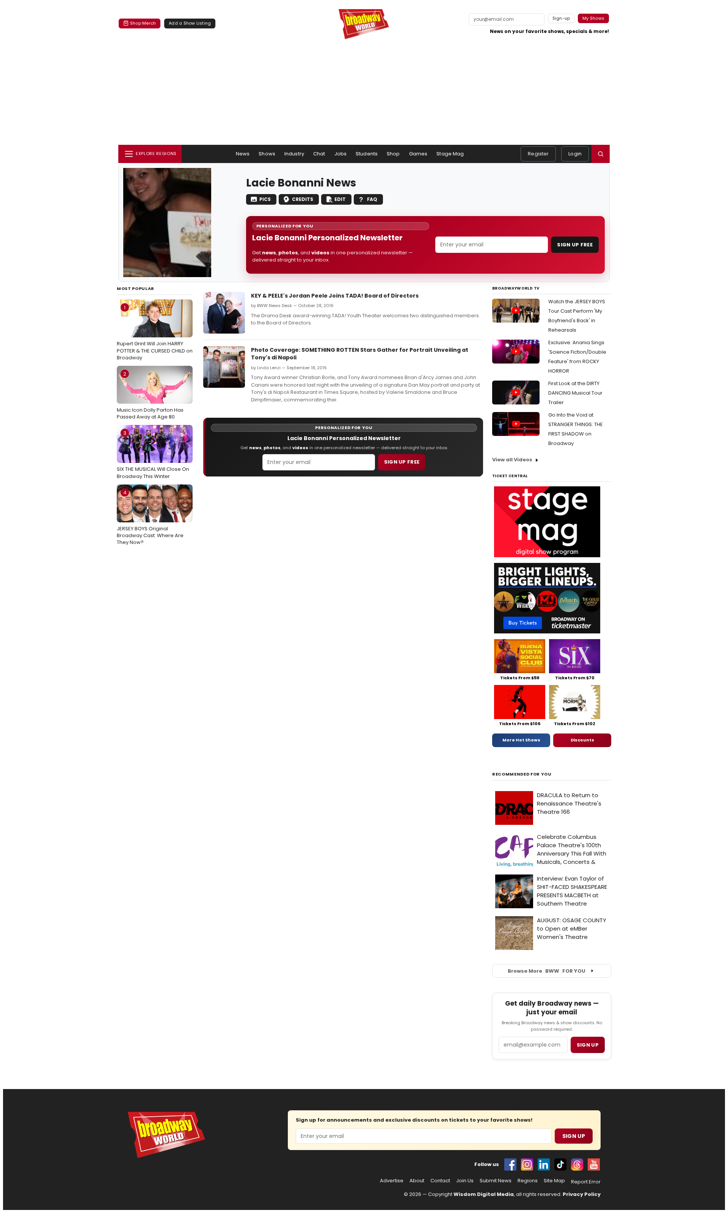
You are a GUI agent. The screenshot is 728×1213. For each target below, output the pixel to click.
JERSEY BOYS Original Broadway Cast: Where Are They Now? (150, 517)
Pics (265, 199)
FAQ (372, 199)
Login (575, 153)
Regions (528, 1180)
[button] (601, 154)
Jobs (340, 153)
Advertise (391, 1180)
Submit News (495, 1180)
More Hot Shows (521, 740)
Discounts (582, 740)
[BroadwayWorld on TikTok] (560, 1164)
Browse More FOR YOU (546, 971)
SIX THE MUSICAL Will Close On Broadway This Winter (153, 454)
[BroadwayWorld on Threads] (577, 1164)
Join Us (465, 1180)
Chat (319, 153)
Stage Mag (450, 153)
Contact (440, 1180)
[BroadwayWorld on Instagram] (527, 1164)
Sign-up (561, 18)
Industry (294, 153)
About (417, 1180)
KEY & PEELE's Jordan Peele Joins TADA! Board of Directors (335, 295)
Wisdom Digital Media (483, 1194)
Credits (302, 199)
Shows (267, 153)
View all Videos (512, 459)
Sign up (588, 1044)
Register (538, 153)
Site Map (554, 1180)
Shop (393, 153)
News (243, 153)
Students (367, 153)
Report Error (586, 1182)
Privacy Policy (582, 1194)
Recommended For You (522, 774)
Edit (340, 199)
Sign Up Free (575, 244)
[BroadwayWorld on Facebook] (510, 1164)
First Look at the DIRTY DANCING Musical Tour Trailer (575, 393)
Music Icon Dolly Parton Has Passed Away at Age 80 (150, 395)
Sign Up (573, 1136)
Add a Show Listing (190, 23)
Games (418, 153)
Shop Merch (143, 23)
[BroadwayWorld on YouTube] (594, 1164)
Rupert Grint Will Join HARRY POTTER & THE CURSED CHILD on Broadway (155, 332)
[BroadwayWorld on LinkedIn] (544, 1164)
